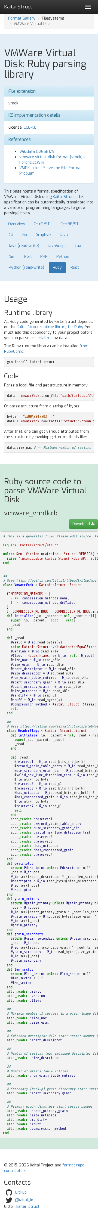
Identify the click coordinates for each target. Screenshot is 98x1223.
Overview (16, 224)
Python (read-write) (26, 267)
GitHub (21, 1192)
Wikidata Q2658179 (36, 151)
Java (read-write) (24, 245)
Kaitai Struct (64, 196)
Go (24, 234)
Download (81, 524)
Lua (78, 245)
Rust (75, 267)
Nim (12, 256)
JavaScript (57, 245)
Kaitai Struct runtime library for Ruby (50, 327)
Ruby (57, 267)
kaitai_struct (27, 1206)
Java (64, 234)
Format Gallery (21, 18)
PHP (44, 256)
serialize (42, 337)
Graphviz (43, 234)
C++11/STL (43, 224)
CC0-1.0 (30, 127)
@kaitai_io (24, 1200)
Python (62, 256)
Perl (28, 256)
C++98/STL (70, 224)
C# (11, 234)
